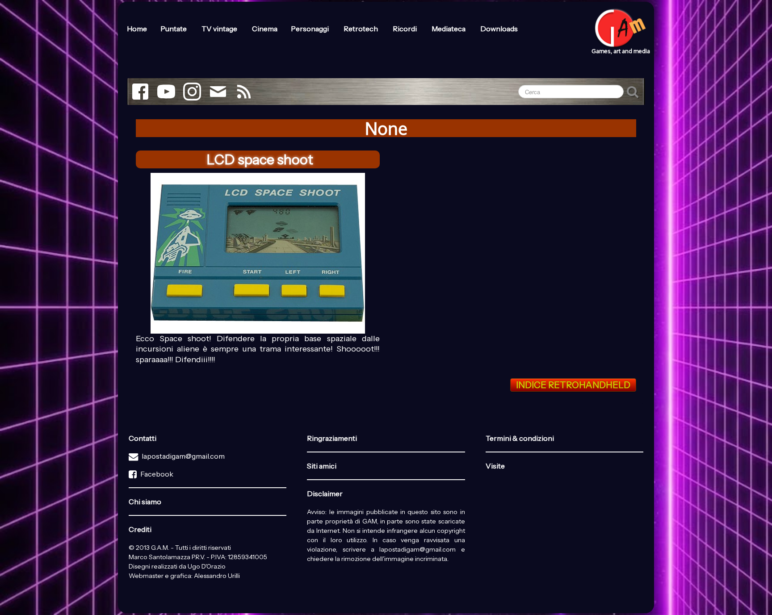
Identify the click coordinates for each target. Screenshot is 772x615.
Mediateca (449, 28)
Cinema (264, 28)
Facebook (156, 473)
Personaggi (310, 28)
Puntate (174, 28)
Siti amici (321, 465)
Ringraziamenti (332, 438)
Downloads (499, 28)
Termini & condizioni (520, 438)
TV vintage (220, 28)
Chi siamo (145, 501)
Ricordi (405, 28)
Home (137, 28)
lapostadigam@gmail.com (183, 456)
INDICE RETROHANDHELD (573, 385)
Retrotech (361, 28)
